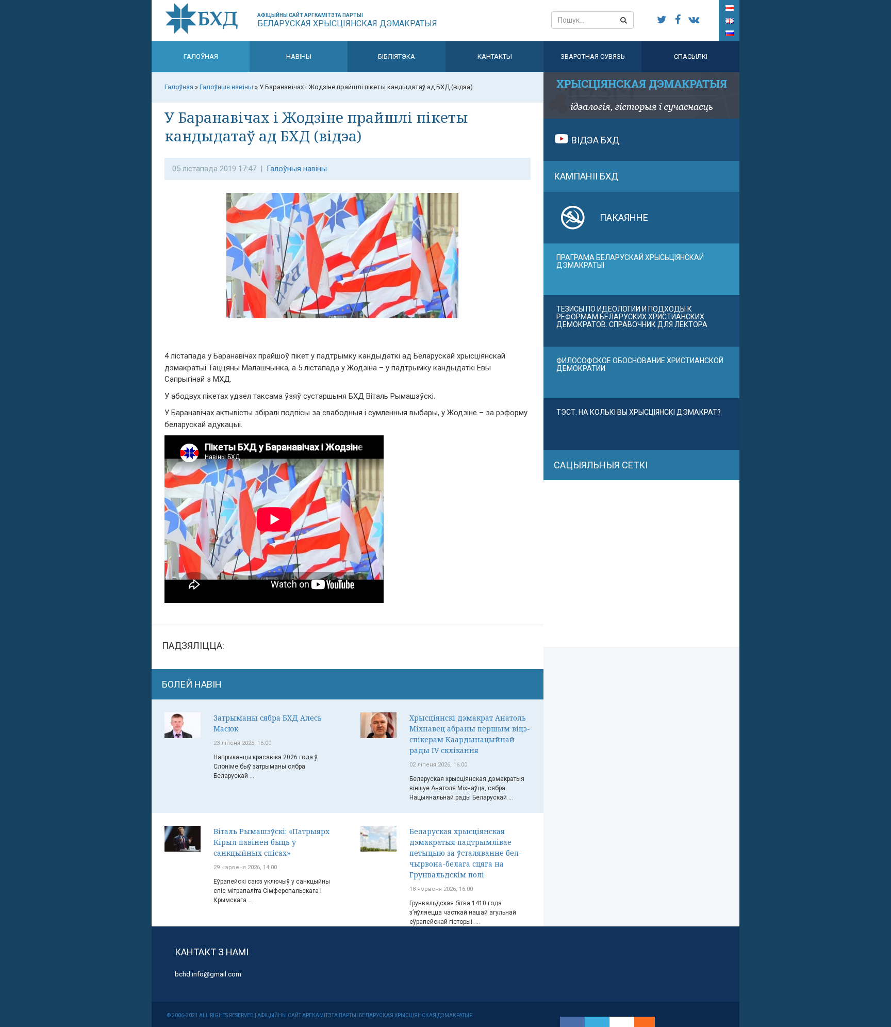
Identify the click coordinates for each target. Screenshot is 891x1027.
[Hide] (650, 1022)
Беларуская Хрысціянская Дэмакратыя (347, 20)
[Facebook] (572, 1022)
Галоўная (201, 56)
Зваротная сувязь (592, 56)
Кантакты (494, 56)
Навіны (298, 56)
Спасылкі (690, 56)
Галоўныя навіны (297, 168)
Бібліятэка (396, 56)
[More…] (639, 1022)
